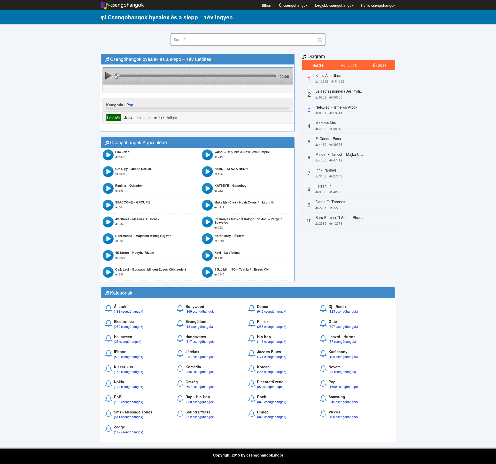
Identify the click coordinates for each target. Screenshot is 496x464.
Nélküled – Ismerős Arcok (336, 107)
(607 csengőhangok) (200, 386)
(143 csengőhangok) (128, 371)
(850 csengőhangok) (200, 402)
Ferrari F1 (323, 186)
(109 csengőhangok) (343, 356)
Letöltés (113, 117)
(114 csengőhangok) (128, 386)
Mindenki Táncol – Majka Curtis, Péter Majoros (353, 154)
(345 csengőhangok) (343, 402)
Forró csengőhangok (378, 5)
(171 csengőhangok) (271, 356)
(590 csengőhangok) (128, 356)
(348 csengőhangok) (271, 402)
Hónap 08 (349, 65)
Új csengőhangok (293, 5)
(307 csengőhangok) (343, 326)
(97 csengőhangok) (270, 386)
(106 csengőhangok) (128, 402)
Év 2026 (379, 65)
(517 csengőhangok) (200, 341)
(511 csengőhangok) (128, 416)
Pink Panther (325, 170)
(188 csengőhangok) (128, 311)
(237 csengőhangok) (200, 356)
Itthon (266, 5)
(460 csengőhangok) (343, 416)
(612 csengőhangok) (271, 311)
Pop (130, 104)
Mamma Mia (325, 122)
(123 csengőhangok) (343, 311)
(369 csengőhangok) (200, 311)
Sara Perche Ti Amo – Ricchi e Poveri (346, 217)
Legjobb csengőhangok (334, 5)
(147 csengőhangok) (128, 432)
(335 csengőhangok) (200, 371)
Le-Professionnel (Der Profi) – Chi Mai (346, 91)
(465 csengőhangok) (271, 371)
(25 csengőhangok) (127, 341)
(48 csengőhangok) (342, 371)
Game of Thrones (330, 201)
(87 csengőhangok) (342, 341)
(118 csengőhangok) (271, 341)
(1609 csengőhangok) (344, 386)
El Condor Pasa (328, 138)
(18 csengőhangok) (199, 326)
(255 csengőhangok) (271, 326)
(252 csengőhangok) (128, 326)
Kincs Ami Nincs (328, 75)
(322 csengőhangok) (200, 416)
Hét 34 (317, 65)
